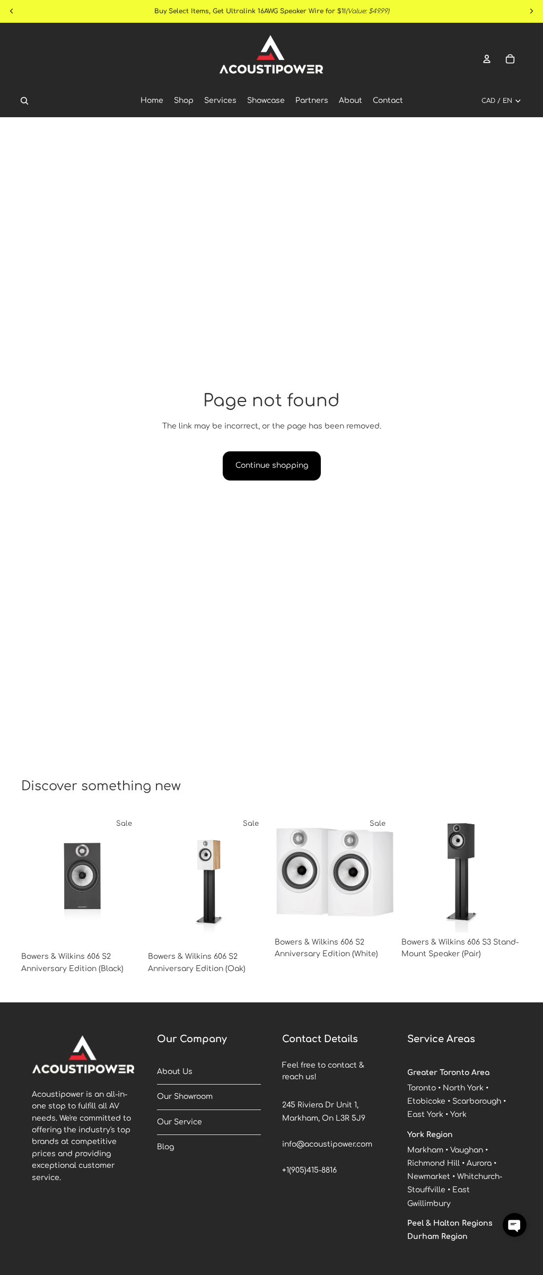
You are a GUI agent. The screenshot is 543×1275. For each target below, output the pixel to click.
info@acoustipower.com (327, 1144)
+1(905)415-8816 (309, 1170)
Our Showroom (185, 1097)
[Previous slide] (33, 879)
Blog (165, 1147)
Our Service (179, 1122)
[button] (515, 1225)
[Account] (486, 59)
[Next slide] (130, 879)
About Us (174, 1072)
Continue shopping (271, 465)
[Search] (24, 100)
